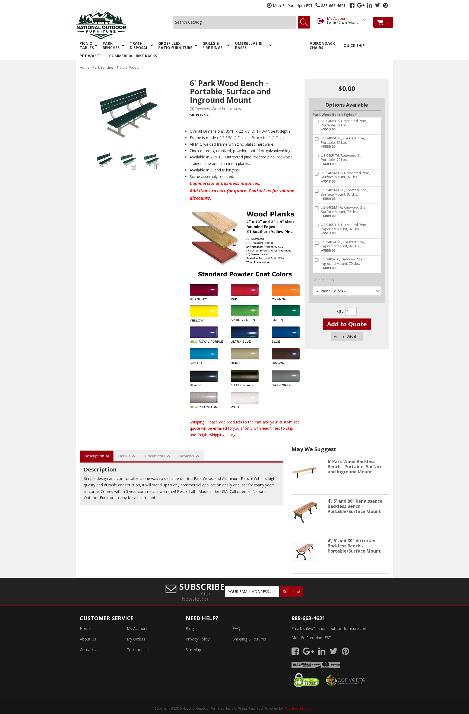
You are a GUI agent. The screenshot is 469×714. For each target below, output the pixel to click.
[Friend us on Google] (361, 5)
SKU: (194, 114)
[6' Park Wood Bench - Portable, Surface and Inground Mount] (129, 113)
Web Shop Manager (299, 708)
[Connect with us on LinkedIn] (369, 5)
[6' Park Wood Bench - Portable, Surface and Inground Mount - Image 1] (104, 160)
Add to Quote (347, 324)
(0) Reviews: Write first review (215, 108)
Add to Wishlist (347, 336)
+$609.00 (343, 160)
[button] (87, 45)
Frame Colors (323, 280)
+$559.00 (343, 142)
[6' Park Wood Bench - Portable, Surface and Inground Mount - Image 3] (151, 160)
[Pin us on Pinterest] (385, 5)
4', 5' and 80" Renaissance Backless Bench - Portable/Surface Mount (355, 506)
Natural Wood (128, 67)
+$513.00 (344, 125)
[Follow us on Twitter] (377, 5)
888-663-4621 (308, 618)
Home (84, 67)
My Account (342, 20)
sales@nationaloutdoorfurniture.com (335, 628)
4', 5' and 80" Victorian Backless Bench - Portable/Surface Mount (354, 546)
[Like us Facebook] (352, 5)
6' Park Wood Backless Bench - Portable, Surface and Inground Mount (355, 466)
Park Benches (103, 67)
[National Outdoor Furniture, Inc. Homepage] (115, 24)
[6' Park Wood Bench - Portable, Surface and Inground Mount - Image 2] (128, 160)
